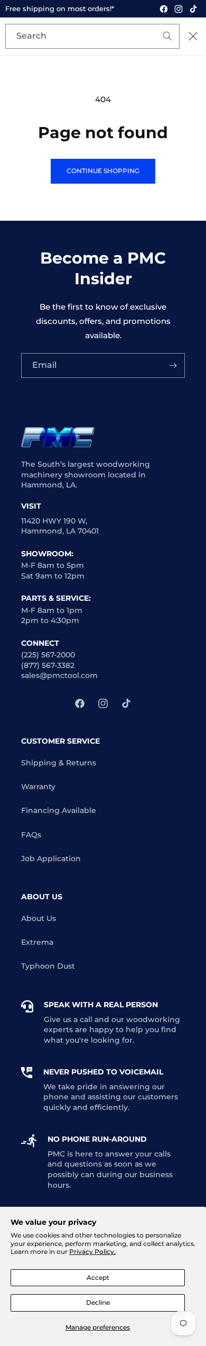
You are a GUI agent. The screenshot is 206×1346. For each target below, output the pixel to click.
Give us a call (68, 1019)
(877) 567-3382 (47, 665)
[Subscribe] (172, 365)
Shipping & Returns (58, 762)
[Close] (192, 36)
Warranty (38, 786)
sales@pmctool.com (59, 675)
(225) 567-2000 (48, 655)
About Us (38, 918)
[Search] (152, 37)
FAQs (31, 834)
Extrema (37, 942)
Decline (98, 1302)
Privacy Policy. (92, 1251)
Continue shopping (103, 171)
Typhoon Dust (48, 966)
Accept (98, 1277)
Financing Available (58, 810)
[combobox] (92, 36)
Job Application (51, 858)
